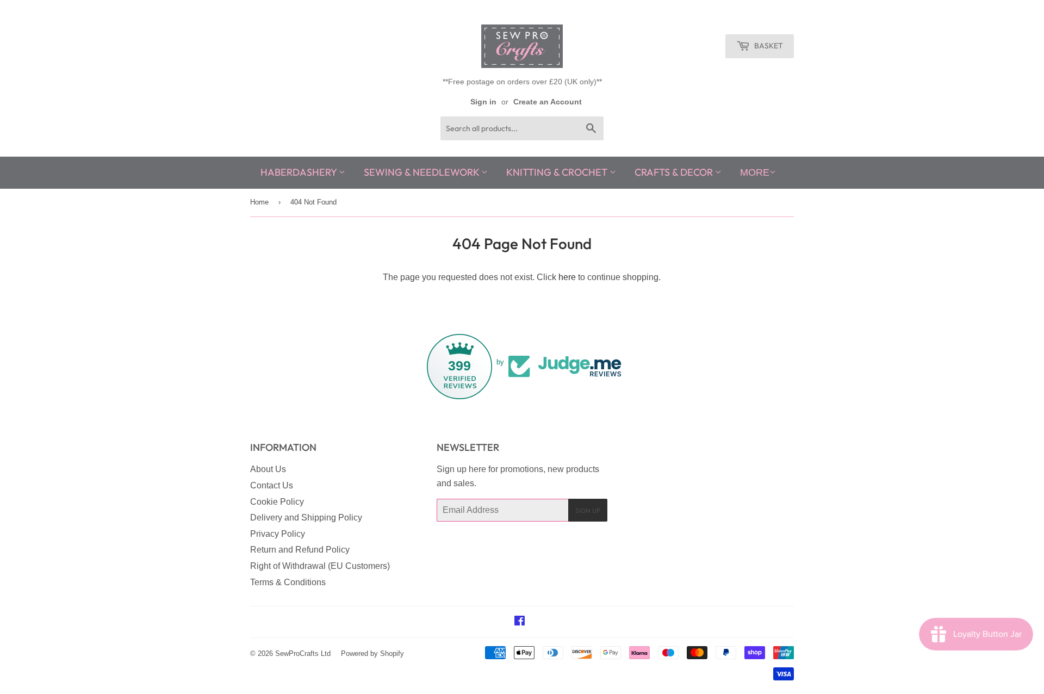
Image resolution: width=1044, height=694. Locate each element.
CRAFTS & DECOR (675, 172)
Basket (768, 46)
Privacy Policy (277, 533)
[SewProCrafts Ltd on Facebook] (519, 622)
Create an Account (547, 102)
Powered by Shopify (372, 653)
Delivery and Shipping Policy (306, 517)
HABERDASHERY (299, 172)
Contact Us (271, 485)
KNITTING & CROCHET (558, 172)
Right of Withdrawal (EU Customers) (320, 566)
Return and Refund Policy (300, 549)
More (754, 172)
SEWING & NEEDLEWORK (422, 172)
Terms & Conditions (288, 582)
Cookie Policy (277, 501)
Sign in (483, 102)
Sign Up (587, 510)
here (567, 277)
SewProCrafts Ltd (303, 653)
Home (259, 202)
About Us (268, 469)
